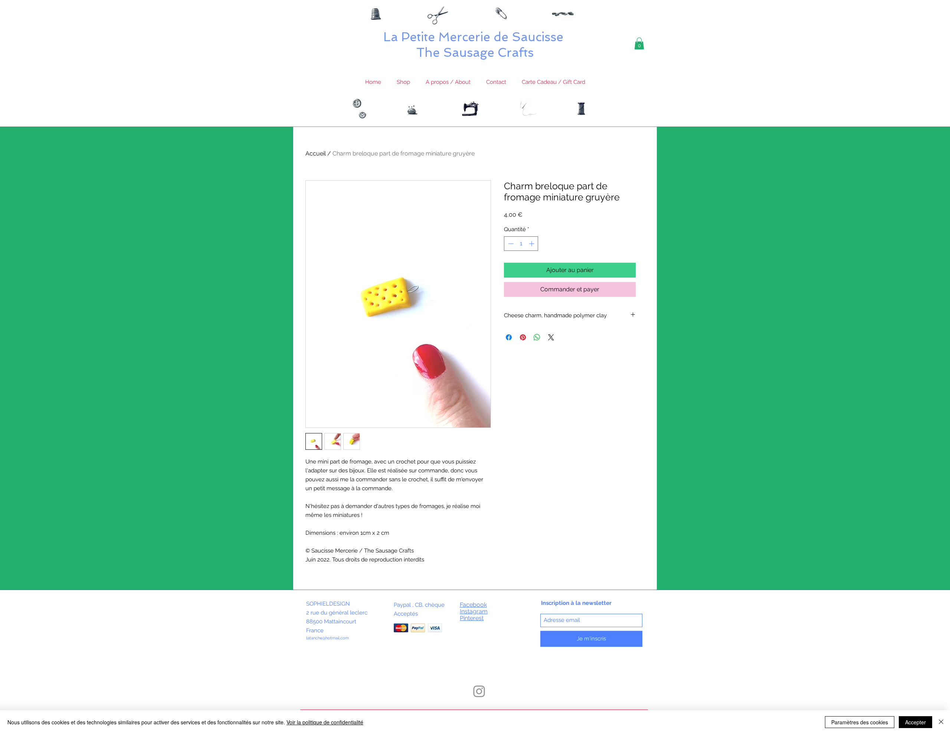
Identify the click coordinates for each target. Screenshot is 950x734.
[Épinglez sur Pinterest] (522, 337)
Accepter (915, 722)
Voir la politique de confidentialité (324, 722)
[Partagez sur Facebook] (508, 337)
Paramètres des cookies (859, 722)
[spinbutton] (521, 243)
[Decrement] (510, 243)
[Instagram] (479, 691)
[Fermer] (941, 722)
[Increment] (532, 243)
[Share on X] (551, 337)
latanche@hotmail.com (327, 638)
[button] (639, 43)
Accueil (315, 153)
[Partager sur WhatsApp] (537, 337)
